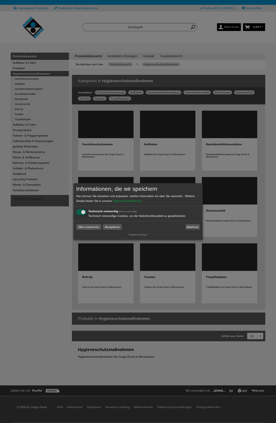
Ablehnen (192, 227)
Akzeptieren (112, 227)
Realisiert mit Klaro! (138, 234)
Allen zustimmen (88, 227)
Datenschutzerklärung (127, 200)
